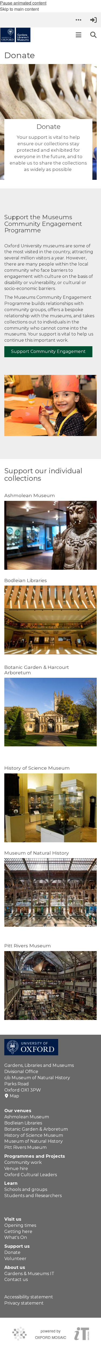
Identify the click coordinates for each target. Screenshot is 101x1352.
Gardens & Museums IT (29, 1273)
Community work (23, 1162)
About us (14, 1267)
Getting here (18, 1231)
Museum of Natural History (33, 1141)
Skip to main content (19, 9)
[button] (78, 19)
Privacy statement (24, 1303)
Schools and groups (25, 1189)
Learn (11, 1183)
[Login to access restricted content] (93, 19)
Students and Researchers (33, 1195)
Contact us (16, 1279)
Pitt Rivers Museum (25, 1147)
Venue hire (16, 1168)
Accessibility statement (28, 1296)
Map (14, 1095)
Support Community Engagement (48, 351)
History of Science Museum (33, 1135)
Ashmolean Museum (26, 1116)
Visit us (12, 1219)
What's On (15, 1237)
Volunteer (15, 1258)
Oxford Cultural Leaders (30, 1174)
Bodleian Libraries (23, 1123)
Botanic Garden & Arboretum (36, 1129)
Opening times (20, 1225)
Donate (12, 1252)
